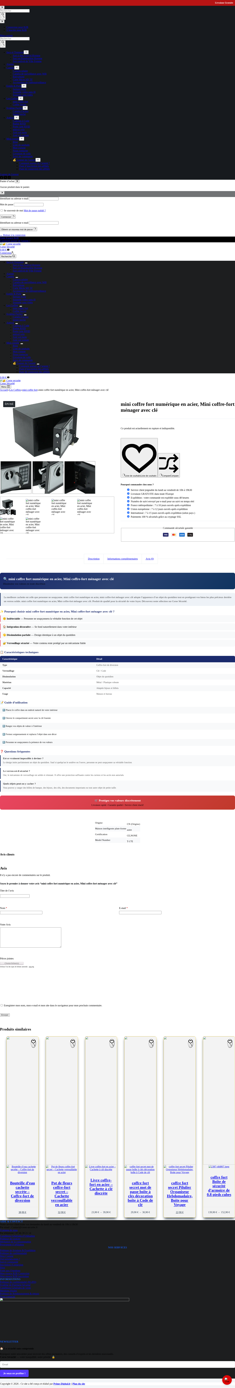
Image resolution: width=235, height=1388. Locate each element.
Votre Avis (5, 924)
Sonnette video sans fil (24, 299)
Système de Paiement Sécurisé (15, 1285)
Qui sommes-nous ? (10, 1259)
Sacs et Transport (15, 262)
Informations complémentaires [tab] (122, 558)
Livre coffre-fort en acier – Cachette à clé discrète (101, 1186)
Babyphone (18, 285)
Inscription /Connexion (11, 1264)
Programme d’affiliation (12, 1244)
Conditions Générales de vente (15, 1287)
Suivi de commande (23, 360)
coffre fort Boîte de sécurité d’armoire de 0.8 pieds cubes (219, 1186)
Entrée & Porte (13, 293)
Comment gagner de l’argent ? (34, 366)
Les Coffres (12, 305)
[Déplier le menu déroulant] (17, 277)
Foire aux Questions (10, 1270)
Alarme (10, 273)
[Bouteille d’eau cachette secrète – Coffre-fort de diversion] (22, 1105)
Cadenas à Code (21, 325)
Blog (15, 345)
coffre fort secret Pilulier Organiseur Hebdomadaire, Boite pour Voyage (179, 1194)
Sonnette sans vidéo (23, 302)
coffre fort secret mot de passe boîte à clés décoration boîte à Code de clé (140, 1194)
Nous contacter (20, 354)
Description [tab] (94, 558)
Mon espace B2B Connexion (14, 1273)
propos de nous (9, 1230)
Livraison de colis (22, 357)
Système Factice (14, 314)
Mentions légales (8, 1290)
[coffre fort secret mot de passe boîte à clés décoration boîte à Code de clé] (140, 1105)
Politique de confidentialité (13, 1253)
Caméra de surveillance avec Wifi (30, 282)
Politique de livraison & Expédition (17, 1250)
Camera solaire (20, 279)
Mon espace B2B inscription (14, 1276)
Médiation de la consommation (15, 1241)
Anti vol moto (20, 337)
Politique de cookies (10, 1238)
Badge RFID (19, 328)
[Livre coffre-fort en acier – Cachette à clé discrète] (101, 1103)
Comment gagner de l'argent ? (15, 240)
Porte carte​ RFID (21, 331)
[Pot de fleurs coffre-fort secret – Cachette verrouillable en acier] (62, 1105)
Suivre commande (9, 1262)
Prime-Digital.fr (61, 1384)
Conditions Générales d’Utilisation (17, 1236)
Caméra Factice (20, 317)
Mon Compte (6, 1256)
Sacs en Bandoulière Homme (27, 268)
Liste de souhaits (21, 348)
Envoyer (4, 1015)
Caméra (10, 276)
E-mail (123, 908)
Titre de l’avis (7, 890)
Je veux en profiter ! (14, 1373)
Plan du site (78, 1384)
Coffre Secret (19, 311)
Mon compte (12, 342)
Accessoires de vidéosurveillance (29, 291)
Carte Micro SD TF (23, 288)
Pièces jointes (7, 958)
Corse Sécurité (7, 246)
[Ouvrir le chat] (227, 1380)
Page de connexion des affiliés (34, 371)
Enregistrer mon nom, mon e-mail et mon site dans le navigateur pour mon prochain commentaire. (53, 1005)
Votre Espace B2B (9, 238)
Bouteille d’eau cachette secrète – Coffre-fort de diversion (22, 1191)
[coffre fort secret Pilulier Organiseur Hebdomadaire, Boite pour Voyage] (180, 1105)
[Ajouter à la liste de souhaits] (33, 1043)
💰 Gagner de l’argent (24, 363)
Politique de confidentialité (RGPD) (18, 1282)
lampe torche (19, 319)
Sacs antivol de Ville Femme (27, 270)
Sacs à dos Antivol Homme (26, 265)
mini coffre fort (20, 308)
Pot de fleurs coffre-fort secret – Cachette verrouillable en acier (61, 1194)
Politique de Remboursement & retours (19, 1293)
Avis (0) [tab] (150, 558)
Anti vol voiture (21, 340)
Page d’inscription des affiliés (34, 369)
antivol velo (19, 334)
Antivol (10, 322)
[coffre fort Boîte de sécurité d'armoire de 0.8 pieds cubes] (219, 1102)
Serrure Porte (19, 296)
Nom (3, 908)
